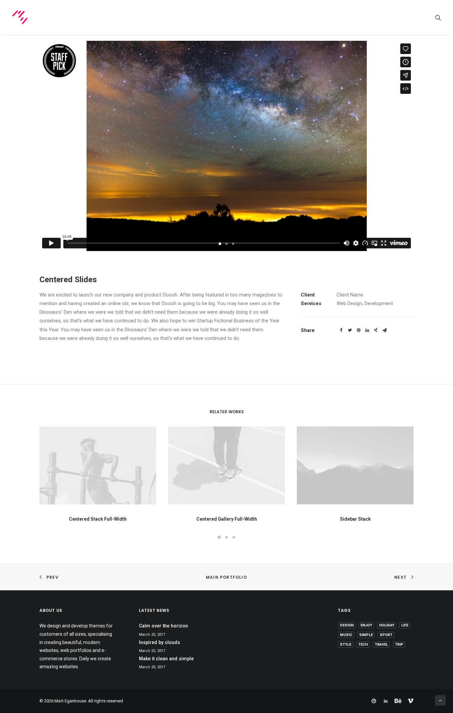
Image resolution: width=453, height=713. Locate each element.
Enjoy (366, 625)
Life (404, 625)
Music (346, 635)
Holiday (386, 625)
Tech (363, 644)
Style (345, 644)
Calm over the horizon (163, 625)
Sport (386, 635)
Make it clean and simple (166, 658)
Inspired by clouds (159, 642)
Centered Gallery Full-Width (226, 519)
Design (347, 625)
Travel (381, 644)
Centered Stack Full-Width (98, 519)
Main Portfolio (226, 577)
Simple (366, 635)
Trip (399, 644)
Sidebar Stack (355, 519)
